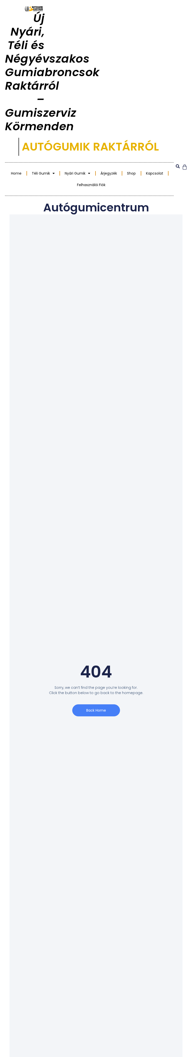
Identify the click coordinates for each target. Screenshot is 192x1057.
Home (16, 173)
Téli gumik (41, 173)
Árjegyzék (108, 173)
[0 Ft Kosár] (185, 167)
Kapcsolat (154, 173)
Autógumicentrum (96, 207)
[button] (178, 166)
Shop (131, 173)
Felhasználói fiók (91, 184)
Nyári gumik (75, 173)
